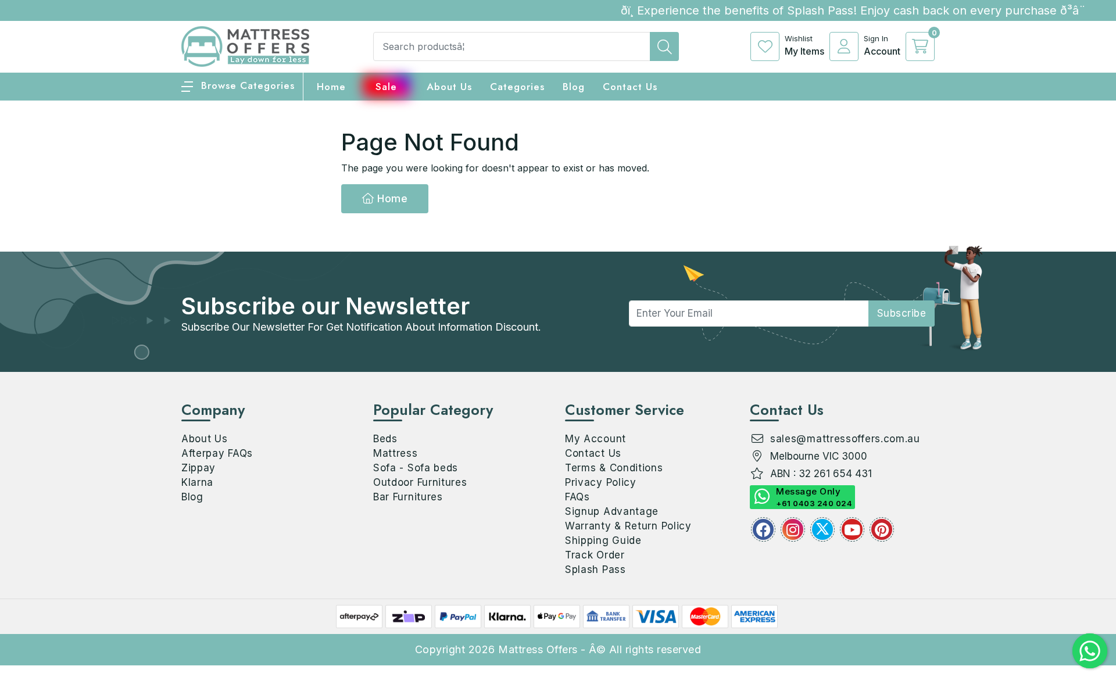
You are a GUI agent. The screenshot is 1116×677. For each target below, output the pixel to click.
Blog (192, 497)
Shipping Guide (603, 540)
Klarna (197, 482)
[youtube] (852, 529)
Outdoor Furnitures (420, 482)
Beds (385, 439)
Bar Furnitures (408, 497)
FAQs (577, 497)
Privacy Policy (600, 482)
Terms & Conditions (614, 468)
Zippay (198, 468)
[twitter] (822, 529)
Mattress (395, 453)
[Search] (664, 46)
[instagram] (792, 529)
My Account (595, 439)
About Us (449, 87)
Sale (386, 87)
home (331, 87)
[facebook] (763, 529)
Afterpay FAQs (217, 453)
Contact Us (630, 87)
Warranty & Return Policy (628, 526)
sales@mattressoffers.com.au (845, 439)
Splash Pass (595, 569)
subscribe (902, 313)
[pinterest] (881, 529)
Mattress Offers (538, 649)
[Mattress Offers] (245, 45)
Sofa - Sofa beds (415, 468)
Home (391, 198)
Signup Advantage (612, 511)
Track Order (595, 555)
